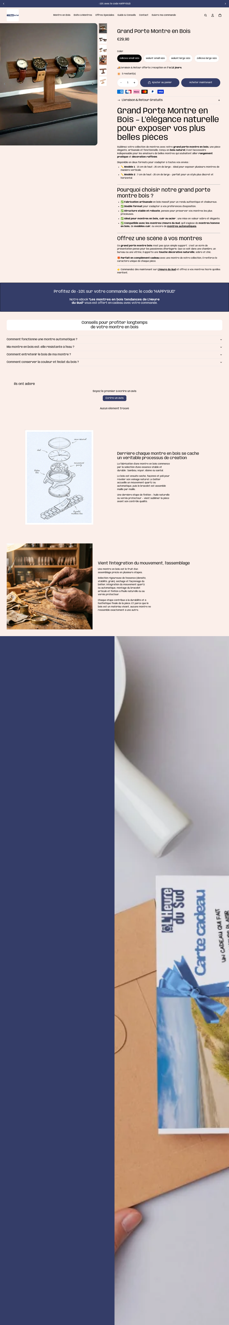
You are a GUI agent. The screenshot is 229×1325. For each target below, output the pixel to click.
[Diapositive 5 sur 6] (103, 70)
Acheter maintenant (200, 82)
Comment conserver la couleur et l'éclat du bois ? (43, 362)
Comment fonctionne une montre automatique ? (42, 339)
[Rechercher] (205, 15)
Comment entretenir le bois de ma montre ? (39, 354)
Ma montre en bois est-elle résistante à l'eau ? (40, 346)
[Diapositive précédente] (3, 3)
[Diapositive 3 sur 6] (103, 49)
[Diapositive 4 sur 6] (103, 60)
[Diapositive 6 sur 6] (103, 81)
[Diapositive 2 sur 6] (103, 38)
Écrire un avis (115, 398)
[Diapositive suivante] (225, 3)
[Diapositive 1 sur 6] (103, 28)
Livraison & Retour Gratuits (142, 100)
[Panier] (220, 15)
